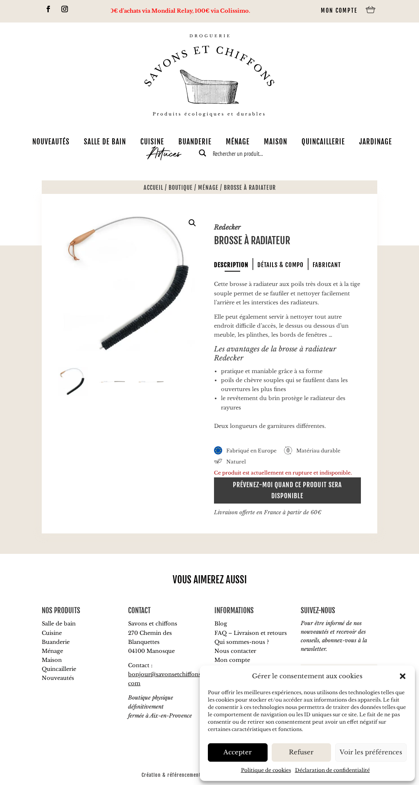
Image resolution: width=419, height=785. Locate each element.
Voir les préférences (371, 752)
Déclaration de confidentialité (332, 770)
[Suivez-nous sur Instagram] (64, 9)
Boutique (181, 187)
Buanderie (195, 141)
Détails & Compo (280, 265)
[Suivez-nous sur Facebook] (48, 9)
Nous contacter (235, 651)
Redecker (227, 227)
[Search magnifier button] (202, 153)
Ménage (238, 141)
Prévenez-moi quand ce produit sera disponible (287, 490)
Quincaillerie (323, 141)
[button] (403, 676)
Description (231, 265)
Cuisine (152, 141)
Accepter (237, 752)
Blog (220, 623)
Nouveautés (51, 141)
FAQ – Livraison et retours (250, 633)
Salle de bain (105, 141)
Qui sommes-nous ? (241, 642)
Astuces (164, 155)
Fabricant (327, 265)
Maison (275, 141)
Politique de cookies (266, 770)
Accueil (153, 187)
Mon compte (339, 10)
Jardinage (375, 141)
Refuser (301, 752)
